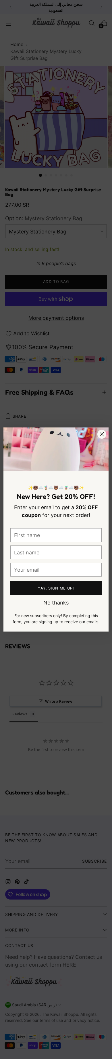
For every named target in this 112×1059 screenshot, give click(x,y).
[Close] (101, 434)
